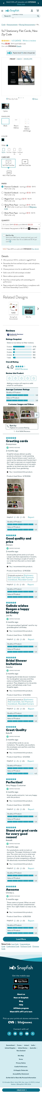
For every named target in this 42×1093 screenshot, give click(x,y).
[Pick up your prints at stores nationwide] (11, 1022)
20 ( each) (18, 224)
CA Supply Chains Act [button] (21, 1070)
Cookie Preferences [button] (20, 1066)
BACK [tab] (19, 59)
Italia (33, 1045)
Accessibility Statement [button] (21, 1074)
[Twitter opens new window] (34, 1032)
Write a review (29, 40)
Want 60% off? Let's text (21, 1011)
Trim (3, 145)
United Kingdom (10, 1048)
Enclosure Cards (26, 946)
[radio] (2, 139)
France (19, 1045)
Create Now (21, 1090)
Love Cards (15, 944)
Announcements (12, 24)
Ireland (26, 1045)
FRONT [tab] (12, 59)
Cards (3, 24)
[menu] (35, 99)
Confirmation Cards (12, 946)
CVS (6, 209)
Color (4, 136)
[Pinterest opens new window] (22, 1032)
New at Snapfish (21, 997)
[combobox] (21, 16)
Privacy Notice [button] (21, 1063)
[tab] (21, 98)
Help (21, 1005)
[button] (2, 10)
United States (23, 1048)
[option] (5, 107)
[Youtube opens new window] (28, 1032)
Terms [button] (21, 1059)
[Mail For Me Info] (10, 241)
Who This (28, 317)
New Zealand (21, 1051)
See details (35, 249)
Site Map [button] (21, 1056)
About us (21, 994)
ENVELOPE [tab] (28, 59)
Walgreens (32, 207)
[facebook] (10, 1032)
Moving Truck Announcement (13, 318)
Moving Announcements (27, 24)
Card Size (5, 157)
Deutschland (10, 1045)
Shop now (26, 4)
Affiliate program (21, 1008)
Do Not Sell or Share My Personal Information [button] (21, 1078)
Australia (33, 1048)
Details (19, 46)
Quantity (5, 220)
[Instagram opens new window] (16, 1032)
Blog (21, 1001)
